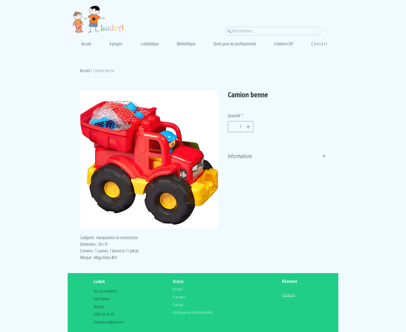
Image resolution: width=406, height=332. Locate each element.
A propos (179, 296)
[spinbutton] (240, 126)
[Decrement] (232, 126)
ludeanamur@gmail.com (109, 322)
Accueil (85, 70)
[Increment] (248, 126)
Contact (178, 304)
